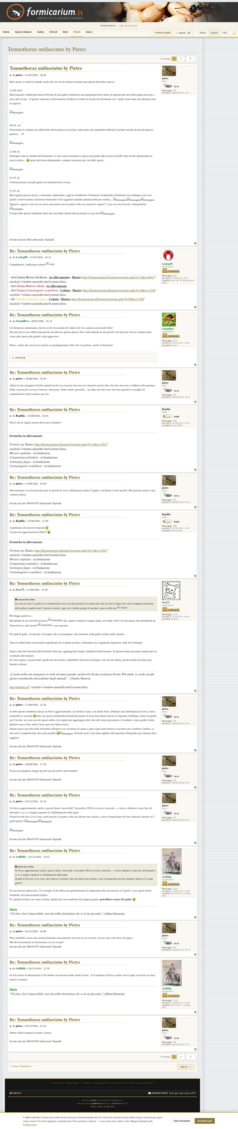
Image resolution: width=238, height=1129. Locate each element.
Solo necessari (182, 1120)
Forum (76, 31)
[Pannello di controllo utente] (195, 33)
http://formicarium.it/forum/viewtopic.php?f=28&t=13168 (107, 299)
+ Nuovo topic (162, 32)
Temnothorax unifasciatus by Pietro (47, 49)
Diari (65, 31)
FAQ (224, 32)
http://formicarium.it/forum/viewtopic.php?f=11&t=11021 (71, 444)
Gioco (89, 31)
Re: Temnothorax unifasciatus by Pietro (45, 251)
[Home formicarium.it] (119, 12)
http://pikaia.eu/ (19, 687)
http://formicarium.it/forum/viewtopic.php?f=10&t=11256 (119, 290)
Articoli (53, 31)
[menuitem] (158, 1093)
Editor (203, 32)
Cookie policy (30, 1124)
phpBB (93, 1100)
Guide (40, 31)
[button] (190, 59)
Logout (214, 32)
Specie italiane (23, 31)
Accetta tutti (205, 1120)
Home (6, 31)
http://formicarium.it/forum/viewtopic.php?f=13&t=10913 (118, 277)
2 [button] (181, 58)
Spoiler (20, 357)
